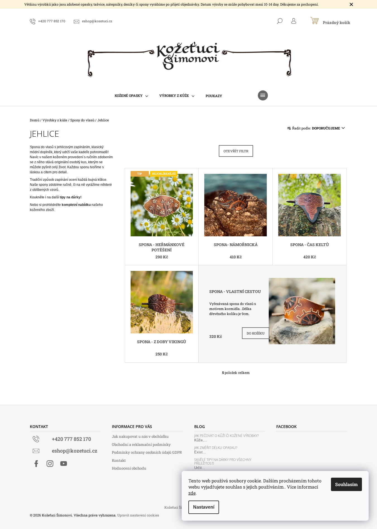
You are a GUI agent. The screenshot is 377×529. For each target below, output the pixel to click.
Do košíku (256, 333)
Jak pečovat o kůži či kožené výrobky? (226, 435)
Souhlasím (346, 484)
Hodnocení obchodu (129, 468)
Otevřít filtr (236, 151)
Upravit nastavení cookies (138, 515)
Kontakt (119, 460)
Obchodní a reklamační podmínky (141, 444)
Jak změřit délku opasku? (215, 447)
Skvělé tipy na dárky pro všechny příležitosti (222, 461)
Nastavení (203, 507)
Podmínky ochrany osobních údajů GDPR (147, 452)
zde (192, 493)
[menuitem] (131, 95)
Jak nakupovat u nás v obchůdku (140, 436)
